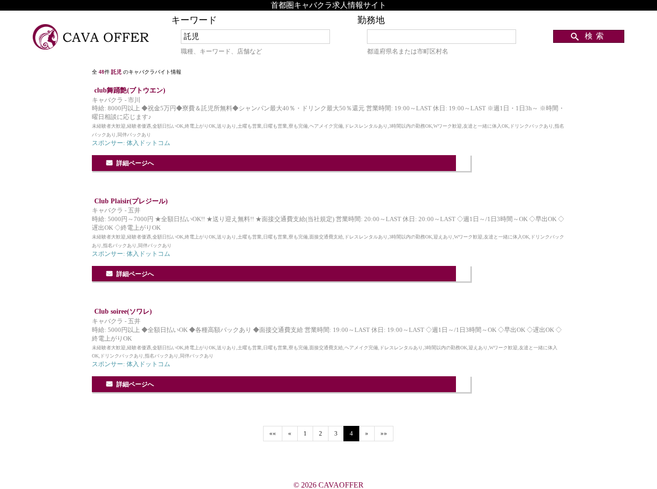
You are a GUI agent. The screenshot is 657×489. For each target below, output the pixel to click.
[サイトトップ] (92, 37)
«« (272, 433)
